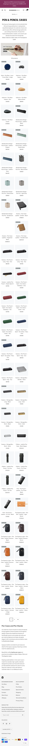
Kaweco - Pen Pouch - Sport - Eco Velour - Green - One (21, 307)
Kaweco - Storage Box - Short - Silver (7, 445)
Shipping (18, 692)
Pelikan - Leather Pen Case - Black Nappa (21, 445)
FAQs (17, 684)
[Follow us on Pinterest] (9, 723)
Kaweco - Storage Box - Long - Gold (21, 400)
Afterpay (4, 698)
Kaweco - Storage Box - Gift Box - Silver (21, 378)
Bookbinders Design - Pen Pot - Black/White (21, 168)
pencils (15, 646)
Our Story (4, 684)
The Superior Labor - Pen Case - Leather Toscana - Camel (7, 562)
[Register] (22, 714)
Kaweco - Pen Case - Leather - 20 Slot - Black (21, 214)
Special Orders (20, 689)
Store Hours (5, 695)
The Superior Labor (6, 656)
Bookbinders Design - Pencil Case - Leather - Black (22, 121)
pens (10, 646)
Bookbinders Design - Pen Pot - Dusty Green (7, 192)
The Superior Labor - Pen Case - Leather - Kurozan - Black (21, 586)
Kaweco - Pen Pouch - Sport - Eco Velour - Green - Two (7, 331)
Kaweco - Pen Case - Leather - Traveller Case (21, 236)
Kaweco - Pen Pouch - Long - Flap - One (7, 260)
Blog (3, 687)
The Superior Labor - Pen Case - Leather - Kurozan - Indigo (7, 610)
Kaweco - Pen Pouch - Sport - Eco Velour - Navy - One (21, 331)
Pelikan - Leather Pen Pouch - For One (7, 467)
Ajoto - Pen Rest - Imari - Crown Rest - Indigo (7, 76)
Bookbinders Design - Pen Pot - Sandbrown (7, 214)
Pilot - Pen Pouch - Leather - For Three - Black (21, 490)
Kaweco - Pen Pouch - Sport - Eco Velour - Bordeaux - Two (7, 307)
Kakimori (8, 37)
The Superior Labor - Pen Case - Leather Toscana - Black (7, 538)
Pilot (23, 654)
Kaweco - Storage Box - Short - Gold (21, 423)
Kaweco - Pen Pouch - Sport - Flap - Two (7, 378)
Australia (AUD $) (6, 729)
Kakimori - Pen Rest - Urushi (7, 120)
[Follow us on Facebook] (3, 723)
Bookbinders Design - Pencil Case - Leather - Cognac (7, 145)
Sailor (12, 37)
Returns (18, 695)
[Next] (17, 619)
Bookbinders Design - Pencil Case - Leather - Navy (7, 169)
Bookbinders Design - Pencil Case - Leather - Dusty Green (22, 145)
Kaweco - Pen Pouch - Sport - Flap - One (21, 354)
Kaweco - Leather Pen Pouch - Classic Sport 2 (7, 283)
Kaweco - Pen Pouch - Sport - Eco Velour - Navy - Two (7, 355)
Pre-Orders (19, 687)
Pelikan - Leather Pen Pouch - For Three (21, 467)
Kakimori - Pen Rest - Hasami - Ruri (7, 98)
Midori (4, 37)
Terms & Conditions (21, 698)
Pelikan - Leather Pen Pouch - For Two (7, 489)
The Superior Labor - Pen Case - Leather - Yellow (21, 609)
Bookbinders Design (8, 641)
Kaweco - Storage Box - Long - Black (7, 400)
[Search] (5, 10)
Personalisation (6, 689)
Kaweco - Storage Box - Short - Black (7, 423)
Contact (4, 692)
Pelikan (20, 654)
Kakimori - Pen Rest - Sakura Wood (21, 98)
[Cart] (26, 10)
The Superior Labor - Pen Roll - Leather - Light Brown (21, 514)
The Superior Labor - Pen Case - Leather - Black (21, 561)
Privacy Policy (19, 700)
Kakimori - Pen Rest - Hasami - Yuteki (21, 76)
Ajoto (16, 37)
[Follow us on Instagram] (6, 723)
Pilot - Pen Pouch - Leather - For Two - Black (7, 513)
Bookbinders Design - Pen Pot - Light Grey (21, 192)
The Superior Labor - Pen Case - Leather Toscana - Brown (21, 538)
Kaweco (4, 645)
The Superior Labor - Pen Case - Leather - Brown (7, 585)
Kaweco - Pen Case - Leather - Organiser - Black (7, 237)
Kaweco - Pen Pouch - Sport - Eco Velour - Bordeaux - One (21, 283)
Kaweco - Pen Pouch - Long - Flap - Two (21, 260)
